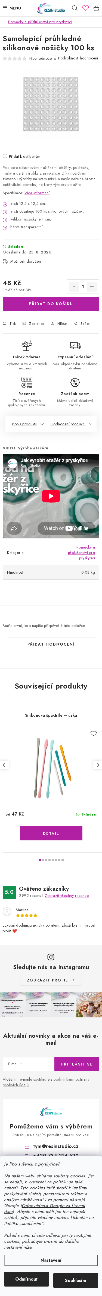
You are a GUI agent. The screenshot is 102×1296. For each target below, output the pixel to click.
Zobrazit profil (47, 980)
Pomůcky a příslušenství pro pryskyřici (81, 553)
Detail (51, 833)
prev (4, 765)
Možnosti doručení (26, 261)
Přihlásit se (76, 1064)
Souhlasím (75, 1280)
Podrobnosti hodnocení (78, 58)
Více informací (37, 193)
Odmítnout (26, 1279)
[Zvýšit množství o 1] (92, 287)
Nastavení (51, 1260)
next (97, 765)
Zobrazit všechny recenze (67, 895)
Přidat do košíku (51, 303)
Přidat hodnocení (51, 644)
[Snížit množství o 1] (74, 287)
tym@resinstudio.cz (55, 1146)
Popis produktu (24, 424)
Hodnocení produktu (68, 424)
